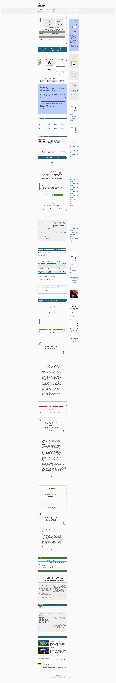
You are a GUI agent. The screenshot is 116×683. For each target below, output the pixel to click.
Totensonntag (72, 234)
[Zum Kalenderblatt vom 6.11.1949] (56, 71)
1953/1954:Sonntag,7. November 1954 (56, 129)
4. (51, 103)
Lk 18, (53, 531)
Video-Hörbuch (51, 508)
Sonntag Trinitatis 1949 (56, 641)
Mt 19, (46, 531)
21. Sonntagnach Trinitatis (52, 81)
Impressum (52, 679)
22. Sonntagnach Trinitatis (62, 81)
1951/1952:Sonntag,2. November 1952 (49, 129)
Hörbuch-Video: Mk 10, (57, 563)
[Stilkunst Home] (41, 7)
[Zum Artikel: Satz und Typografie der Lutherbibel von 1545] (45, 623)
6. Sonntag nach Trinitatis (74, 150)
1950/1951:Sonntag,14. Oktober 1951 (49, 125)
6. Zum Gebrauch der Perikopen (47, 109)
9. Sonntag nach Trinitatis (74, 156)
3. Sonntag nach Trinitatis (74, 144)
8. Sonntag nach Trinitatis (74, 154)
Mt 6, (73, 331)
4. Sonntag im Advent (73, 272)
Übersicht (71, 114)
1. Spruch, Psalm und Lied (49, 98)
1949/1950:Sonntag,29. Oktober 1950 (42, 129)
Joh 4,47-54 (61, 266)
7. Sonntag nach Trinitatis (74, 152)
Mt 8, (46, 359)
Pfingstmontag (72, 118)
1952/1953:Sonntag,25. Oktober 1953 (56, 125)
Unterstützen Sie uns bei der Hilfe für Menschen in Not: (74, 312)
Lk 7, (53, 359)
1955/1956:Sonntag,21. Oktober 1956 (63, 129)
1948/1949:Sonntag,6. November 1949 (42, 125)
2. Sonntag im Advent (73, 268)
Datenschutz (57, 679)
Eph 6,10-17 (59, 21)
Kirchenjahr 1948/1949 (61, 59)
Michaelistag (72, 242)
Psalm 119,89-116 (60, 232)
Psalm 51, (63, 292)
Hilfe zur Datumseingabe (74, 97)
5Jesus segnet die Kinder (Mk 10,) (48, 106)
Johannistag (72, 236)
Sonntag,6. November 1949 (61, 73)
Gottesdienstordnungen (53, 27)
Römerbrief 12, (63, 581)
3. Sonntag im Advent (73, 270)
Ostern (58, 141)
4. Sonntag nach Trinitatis (74, 146)
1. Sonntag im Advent (73, 266)
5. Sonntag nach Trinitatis (74, 148)
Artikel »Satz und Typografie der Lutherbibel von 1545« (45, 627)
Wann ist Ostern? (54, 649)
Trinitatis (71, 120)
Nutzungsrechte (64, 679)
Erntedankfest (72, 244)
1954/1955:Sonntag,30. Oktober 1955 (63, 125)
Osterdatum (58, 142)
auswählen (42, 35)
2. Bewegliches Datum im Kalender (48, 90)
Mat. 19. (40, 532)
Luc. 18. (40, 533)
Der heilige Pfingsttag (73, 116)
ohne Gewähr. (64, 667)
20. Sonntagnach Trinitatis (42, 81)
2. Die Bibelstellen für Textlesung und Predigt (53, 99)
